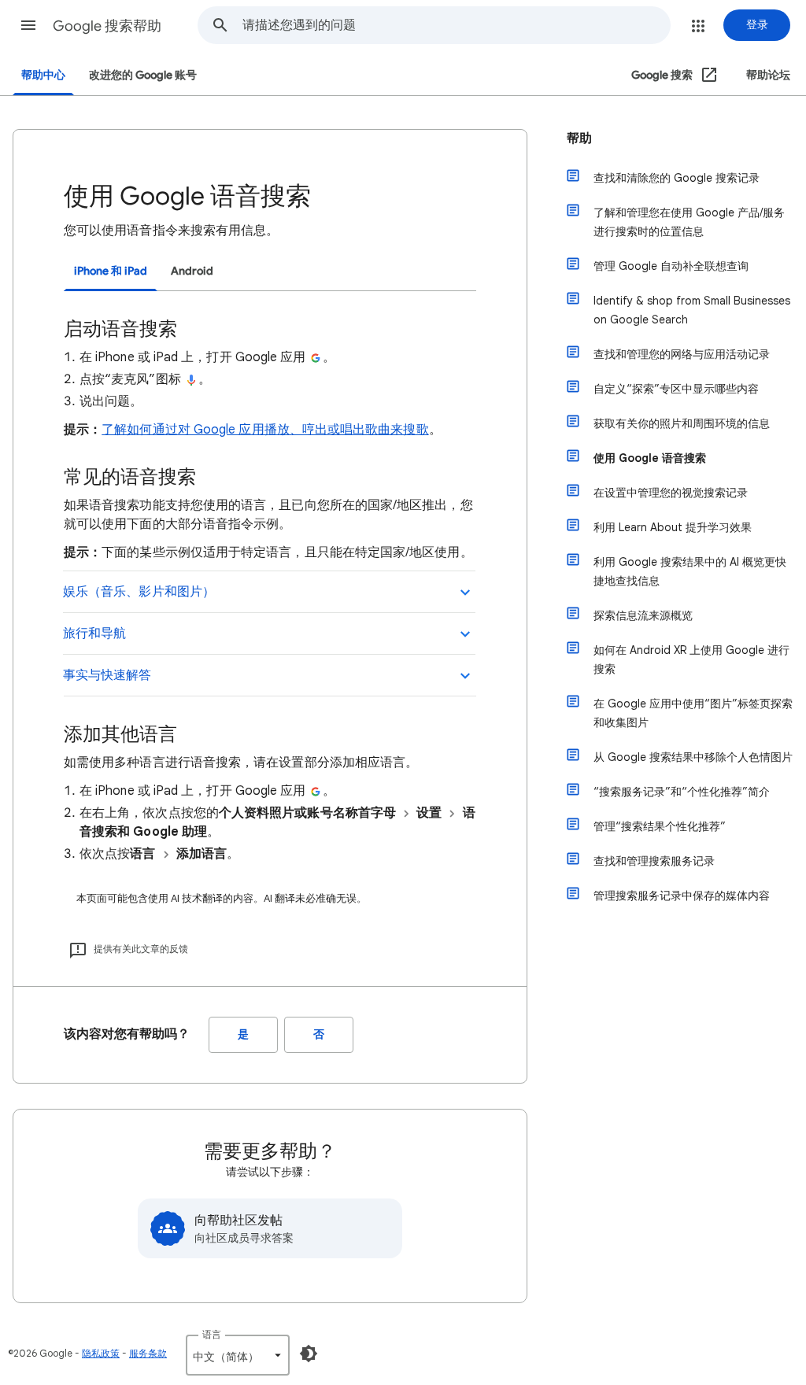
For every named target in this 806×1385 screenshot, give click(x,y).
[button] (28, 25)
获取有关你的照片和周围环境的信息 (681, 423)
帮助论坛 (768, 75)
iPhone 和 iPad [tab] (110, 271)
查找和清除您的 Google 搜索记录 (676, 178)
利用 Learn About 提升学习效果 (672, 527)
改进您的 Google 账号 (143, 75)
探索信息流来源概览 (643, 615)
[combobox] (456, 25)
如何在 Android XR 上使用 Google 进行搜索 (691, 659)
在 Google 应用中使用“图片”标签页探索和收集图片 (693, 712)
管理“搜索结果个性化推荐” (659, 826)
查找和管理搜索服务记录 (654, 861)
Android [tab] (192, 271)
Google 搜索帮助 (107, 26)
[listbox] (238, 1355)
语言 (211, 1334)
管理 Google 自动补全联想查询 (671, 266)
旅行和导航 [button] (94, 633)
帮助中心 (43, 75)
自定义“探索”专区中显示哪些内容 (676, 389)
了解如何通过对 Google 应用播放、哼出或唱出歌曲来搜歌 (265, 430)
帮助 (579, 138)
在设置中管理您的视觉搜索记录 (670, 493)
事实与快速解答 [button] (107, 675)
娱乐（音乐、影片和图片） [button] (139, 592)
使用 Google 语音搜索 (649, 458)
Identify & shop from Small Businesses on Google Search (691, 310)
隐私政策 (101, 1353)
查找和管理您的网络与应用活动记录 (681, 354)
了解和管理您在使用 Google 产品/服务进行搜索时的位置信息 (689, 221)
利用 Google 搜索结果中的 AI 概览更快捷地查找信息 (689, 571)
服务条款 (148, 1353)
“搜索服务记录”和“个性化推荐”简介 (681, 792)
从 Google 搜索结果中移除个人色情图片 (693, 757)
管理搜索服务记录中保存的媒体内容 (681, 895)
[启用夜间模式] (308, 1353)
